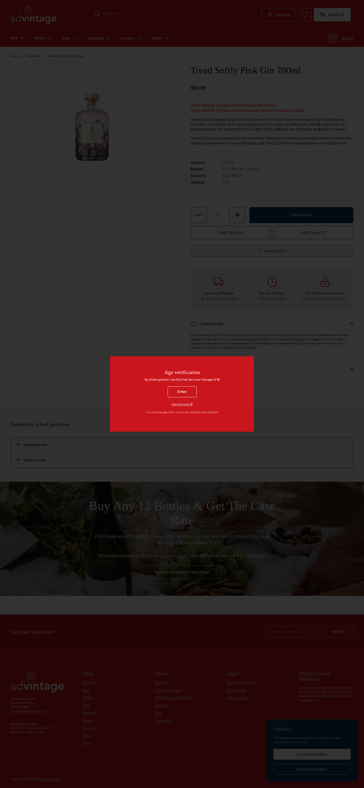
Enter (182, 392)
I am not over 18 (182, 404)
